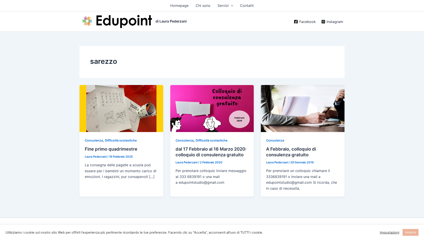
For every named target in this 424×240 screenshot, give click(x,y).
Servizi (223, 5)
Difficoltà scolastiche (121, 140)
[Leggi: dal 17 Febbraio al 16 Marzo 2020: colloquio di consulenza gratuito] (212, 108)
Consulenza (94, 140)
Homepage (179, 5)
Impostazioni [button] (389, 232)
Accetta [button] (410, 232)
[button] (231, 5)
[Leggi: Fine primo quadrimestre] (121, 108)
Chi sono (203, 5)
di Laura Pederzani (171, 21)
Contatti (247, 5)
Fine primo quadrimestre (111, 149)
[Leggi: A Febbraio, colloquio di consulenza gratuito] (302, 108)
